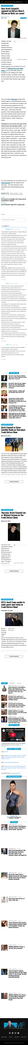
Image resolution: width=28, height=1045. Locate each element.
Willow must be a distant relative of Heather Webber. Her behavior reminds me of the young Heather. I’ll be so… (13, 757)
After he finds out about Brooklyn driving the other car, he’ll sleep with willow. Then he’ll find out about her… (13, 768)
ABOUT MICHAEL (4, 1037)
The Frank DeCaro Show (17, 194)
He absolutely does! (15, 773)
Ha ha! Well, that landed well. (11, 762)
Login (3, 214)
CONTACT (10, 1037)
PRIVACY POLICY (24, 1037)
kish (21, 193)
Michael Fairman (5, 16)
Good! (6, 751)
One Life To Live (5, 194)
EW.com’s (14, 99)
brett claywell (15, 193)
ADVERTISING (16, 1037)
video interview (5, 183)
